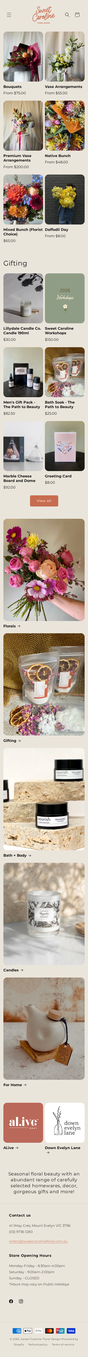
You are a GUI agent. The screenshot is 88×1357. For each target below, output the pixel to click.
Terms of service (63, 1344)
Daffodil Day (56, 229)
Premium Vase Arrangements (17, 158)
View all (44, 501)
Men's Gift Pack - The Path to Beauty (21, 404)
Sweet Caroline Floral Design (41, 1339)
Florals (9, 626)
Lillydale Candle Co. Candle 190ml (22, 330)
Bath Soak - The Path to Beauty (60, 404)
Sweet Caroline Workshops (59, 330)
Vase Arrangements (63, 87)
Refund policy (37, 1344)
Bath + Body (15, 855)
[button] (9, 15)
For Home (12, 1085)
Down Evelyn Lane (62, 1148)
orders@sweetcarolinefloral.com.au (38, 1241)
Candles (11, 970)
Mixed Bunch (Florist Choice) (23, 232)
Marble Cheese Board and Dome (19, 478)
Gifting (9, 740)
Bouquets (12, 87)
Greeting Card (58, 476)
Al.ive (8, 1148)
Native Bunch (58, 156)
